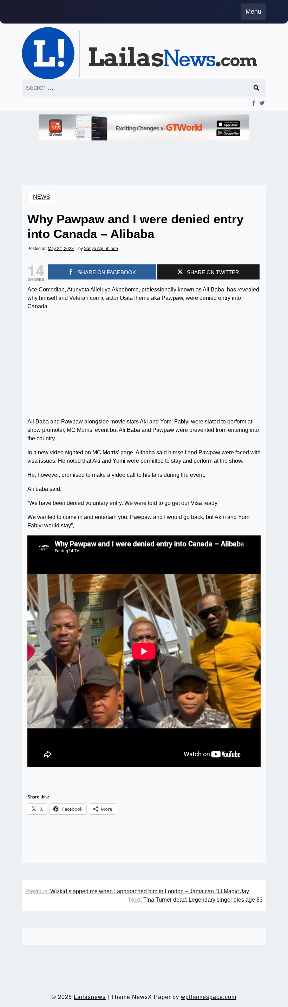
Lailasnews (90, 997)
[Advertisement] (144, 365)
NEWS (41, 197)
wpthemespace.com (208, 997)
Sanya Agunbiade (101, 248)
